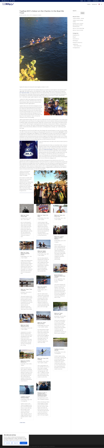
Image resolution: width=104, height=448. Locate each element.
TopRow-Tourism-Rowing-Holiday (25, 397)
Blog (74, 36)
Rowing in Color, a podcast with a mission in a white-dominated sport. (42, 394)
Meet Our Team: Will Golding (43, 359)
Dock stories (75, 38)
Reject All (16, 443)
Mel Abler (24, 363)
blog (39, 289)
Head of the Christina (48, 149)
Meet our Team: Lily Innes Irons (59, 215)
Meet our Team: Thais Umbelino (26, 290)
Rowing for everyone (44, 399)
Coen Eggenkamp (58, 278)
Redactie (23, 292)
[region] (15, 439)
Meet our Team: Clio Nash (43, 215)
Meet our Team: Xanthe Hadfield (42, 251)
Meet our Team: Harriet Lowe (58, 314)
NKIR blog (75, 40)
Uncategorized (24, 401)
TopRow (88, 4)
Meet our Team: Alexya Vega (25, 215)
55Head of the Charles (24, 92)
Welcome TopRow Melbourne (25, 361)
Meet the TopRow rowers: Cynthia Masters (59, 238)
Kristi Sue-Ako (23, 15)
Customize (8, 443)
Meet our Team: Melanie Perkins (25, 325)
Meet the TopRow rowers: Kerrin (42, 287)
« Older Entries (22, 422)
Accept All (23, 443)
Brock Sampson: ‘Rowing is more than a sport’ (59, 276)
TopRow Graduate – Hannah (59, 349)
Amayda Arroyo (25, 218)
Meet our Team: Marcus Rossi (42, 323)
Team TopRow (26, 219)
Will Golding (24, 256)
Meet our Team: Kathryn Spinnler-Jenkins (25, 253)
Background (94, 4)
